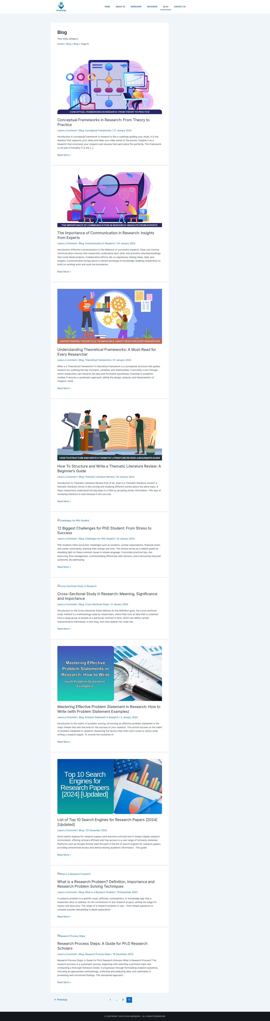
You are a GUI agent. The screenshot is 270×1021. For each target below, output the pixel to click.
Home (107, 7)
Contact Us (180, 7)
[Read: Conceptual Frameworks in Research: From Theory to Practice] (109, 86)
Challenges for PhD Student (100, 538)
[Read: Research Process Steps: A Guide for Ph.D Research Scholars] (71, 935)
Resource (152, 7)
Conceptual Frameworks (98, 130)
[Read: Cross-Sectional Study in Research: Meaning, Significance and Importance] (76, 586)
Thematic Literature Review (99, 476)
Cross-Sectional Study (97, 604)
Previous (60, 999)
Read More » (64, 154)
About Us (120, 7)
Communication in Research (100, 243)
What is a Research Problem (100, 892)
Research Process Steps (98, 954)
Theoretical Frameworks (98, 360)
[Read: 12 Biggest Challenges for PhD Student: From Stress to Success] (73, 520)
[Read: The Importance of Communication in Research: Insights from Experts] (109, 199)
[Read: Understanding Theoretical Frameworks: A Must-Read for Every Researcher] (109, 316)
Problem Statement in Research (102, 717)
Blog (165, 7)
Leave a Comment (67, 130)
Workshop (136, 7)
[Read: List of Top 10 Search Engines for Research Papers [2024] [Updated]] (109, 786)
